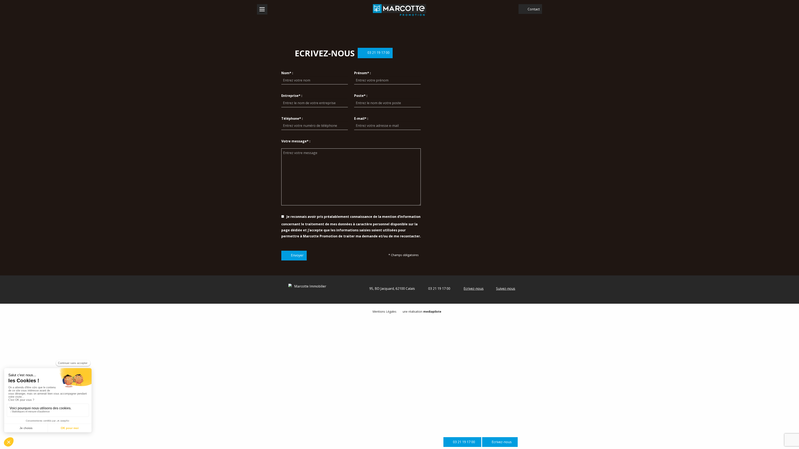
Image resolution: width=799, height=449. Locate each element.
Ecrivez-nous (474, 288)
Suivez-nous (505, 288)
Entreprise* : (291, 95)
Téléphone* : (292, 118)
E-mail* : (361, 118)
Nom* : (287, 73)
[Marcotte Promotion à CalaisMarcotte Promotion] (399, 10)
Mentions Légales (384, 311)
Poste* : (360, 95)
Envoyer (297, 255)
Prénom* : (362, 73)
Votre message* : (295, 141)
